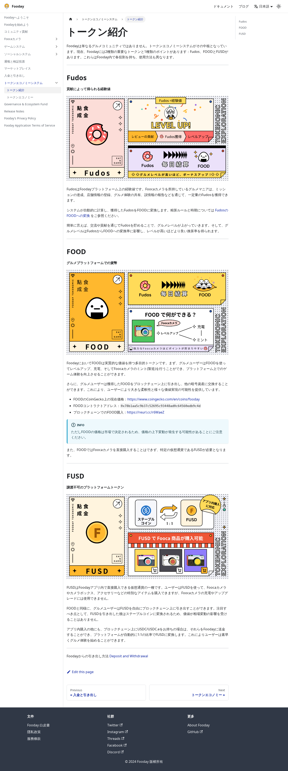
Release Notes (14, 111)
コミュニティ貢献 (16, 31)
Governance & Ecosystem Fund (26, 104)
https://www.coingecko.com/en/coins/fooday (163, 399)
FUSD (242, 34)
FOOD (242, 27)
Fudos (243, 21)
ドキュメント (223, 6)
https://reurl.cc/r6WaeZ (145, 412)
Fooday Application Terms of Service (29, 125)
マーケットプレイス (17, 68)
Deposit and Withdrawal (128, 656)
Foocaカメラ (12, 39)
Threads (113, 738)
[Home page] (71, 19)
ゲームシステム (14, 46)
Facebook (115, 745)
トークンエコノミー (20, 97)
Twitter (113, 725)
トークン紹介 (15, 90)
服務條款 (34, 738)
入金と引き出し (14, 75)
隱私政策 (34, 732)
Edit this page (83, 672)
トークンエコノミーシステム (23, 83)
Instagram (115, 732)
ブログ (244, 6)
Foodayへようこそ (16, 17)
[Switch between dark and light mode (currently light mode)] (278, 6)
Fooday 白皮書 (38, 725)
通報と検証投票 (14, 61)
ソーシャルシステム (17, 54)
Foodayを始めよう (16, 25)
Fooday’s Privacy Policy (20, 118)
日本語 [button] (264, 6)
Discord (113, 752)
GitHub (193, 732)
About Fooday (198, 725)
